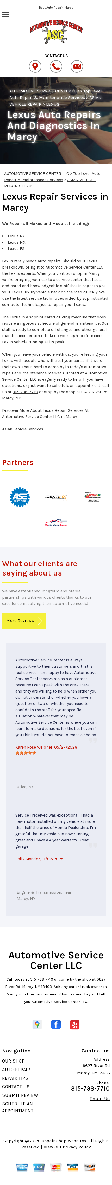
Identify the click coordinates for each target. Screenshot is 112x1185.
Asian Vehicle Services (22, 429)
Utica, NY (25, 786)
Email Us (100, 1098)
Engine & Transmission (39, 892)
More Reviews (20, 620)
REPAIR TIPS (15, 1078)
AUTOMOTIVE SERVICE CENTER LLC (44, 90)
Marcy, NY (26, 898)
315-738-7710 (25, 391)
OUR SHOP (13, 1061)
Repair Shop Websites (64, 1140)
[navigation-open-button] (5, 14)
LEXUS (52, 104)
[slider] (25, 753)
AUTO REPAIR (16, 1069)
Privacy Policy (77, 1147)
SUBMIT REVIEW (20, 1095)
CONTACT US (16, 1087)
